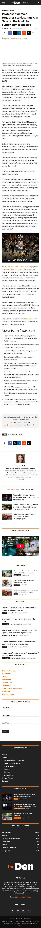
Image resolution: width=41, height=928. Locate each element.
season (20, 269)
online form (33, 425)
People (11, 10)
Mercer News (17, 575)
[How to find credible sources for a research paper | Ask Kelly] (7, 583)
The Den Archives (9, 671)
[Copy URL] (29, 33)
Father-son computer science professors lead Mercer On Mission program (24, 516)
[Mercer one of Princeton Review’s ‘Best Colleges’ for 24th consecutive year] (7, 573)
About (4, 754)
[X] (15, 33)
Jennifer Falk (7, 28)
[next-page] (6, 524)
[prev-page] (3, 524)
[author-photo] (20, 463)
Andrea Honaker (12, 612)
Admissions (27, 918)
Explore (5, 757)
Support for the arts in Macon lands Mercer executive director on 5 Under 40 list (26, 497)
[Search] (38, 2)
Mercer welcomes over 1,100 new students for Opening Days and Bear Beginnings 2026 (25, 507)
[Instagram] (18, 911)
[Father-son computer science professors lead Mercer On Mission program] (7, 516)
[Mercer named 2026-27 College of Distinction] (7, 816)
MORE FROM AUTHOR (27, 489)
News (20, 918)
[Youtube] (29, 911)
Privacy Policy (25, 923)
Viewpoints (17, 584)
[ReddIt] (24, 33)
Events (4, 677)
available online (31, 319)
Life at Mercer (6, 10)
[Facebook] (10, 33)
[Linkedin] (19, 33)
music (20, 434)
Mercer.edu (6, 674)
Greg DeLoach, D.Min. (16, 624)
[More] (33, 33)
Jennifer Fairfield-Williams (18, 658)
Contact (5, 781)
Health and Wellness (19, 808)
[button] (3, 2)
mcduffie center (12, 434)
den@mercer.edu (10, 425)
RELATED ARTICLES (13, 489)
